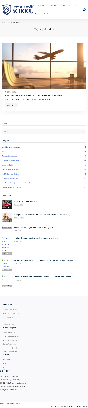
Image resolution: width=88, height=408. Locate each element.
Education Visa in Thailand (44, 160)
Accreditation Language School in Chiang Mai (33, 227)
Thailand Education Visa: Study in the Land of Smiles (36, 238)
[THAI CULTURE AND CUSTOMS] (7, 215)
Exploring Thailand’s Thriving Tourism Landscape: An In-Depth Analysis (44, 260)
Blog (9, 22)
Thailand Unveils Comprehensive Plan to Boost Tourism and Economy (43, 277)
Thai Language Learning (44, 178)
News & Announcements (44, 169)
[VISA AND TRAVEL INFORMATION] (7, 260)
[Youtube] (6, 394)
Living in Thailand (44, 165)
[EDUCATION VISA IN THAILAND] (7, 238)
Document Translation (44, 156)
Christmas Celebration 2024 (26, 201)
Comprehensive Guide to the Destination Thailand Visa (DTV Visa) (42, 214)
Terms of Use (4, 403)
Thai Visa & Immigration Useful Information (44, 183)
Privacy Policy (15, 403)
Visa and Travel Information (44, 187)
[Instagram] (11, 394)
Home (3, 22)
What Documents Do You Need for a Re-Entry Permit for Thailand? (33, 95)
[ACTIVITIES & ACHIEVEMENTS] (7, 202)
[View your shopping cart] (84, 9)
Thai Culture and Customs (44, 174)
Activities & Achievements (44, 147)
